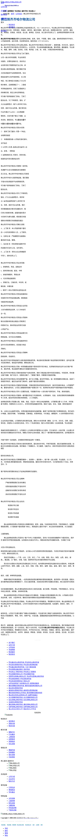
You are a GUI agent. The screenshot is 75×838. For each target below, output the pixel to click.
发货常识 (12, 27)
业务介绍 (12, 645)
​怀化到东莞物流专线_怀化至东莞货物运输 (23, 664)
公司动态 (19, 14)
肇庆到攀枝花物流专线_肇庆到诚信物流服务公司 (25, 686)
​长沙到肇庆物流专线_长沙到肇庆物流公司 (23, 697)
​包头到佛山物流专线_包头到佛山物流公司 (23, 700)
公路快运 (4, 18)
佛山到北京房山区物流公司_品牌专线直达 (23, 695)
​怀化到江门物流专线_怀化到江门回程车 (22, 672)
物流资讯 (12, 25)
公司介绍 (4, 7)
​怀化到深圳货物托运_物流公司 (19, 681)
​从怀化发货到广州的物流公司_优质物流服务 (24, 683)
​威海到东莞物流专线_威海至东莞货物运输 (23, 690)
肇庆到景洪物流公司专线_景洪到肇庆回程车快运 (25, 693)
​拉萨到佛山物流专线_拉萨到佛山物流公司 (23, 707)
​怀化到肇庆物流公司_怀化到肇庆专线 (21, 674)
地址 (6, 835)
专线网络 (12, 649)
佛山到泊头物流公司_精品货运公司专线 (22, 709)
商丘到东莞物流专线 (16, 688)
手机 (6, 828)
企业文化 (4, 11)
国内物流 (4, 14)
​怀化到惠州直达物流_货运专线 (19, 669)
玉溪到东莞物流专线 (16, 702)
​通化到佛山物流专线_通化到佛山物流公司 (23, 704)
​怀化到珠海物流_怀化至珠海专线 (20, 679)
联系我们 (4, 31)
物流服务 (12, 652)
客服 (6, 833)
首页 (2, 3)
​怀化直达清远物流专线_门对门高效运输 (22, 667)
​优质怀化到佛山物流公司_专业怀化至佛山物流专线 (26, 676)
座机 (6, 831)
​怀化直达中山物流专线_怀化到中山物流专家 (24, 662)
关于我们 (12, 642)
